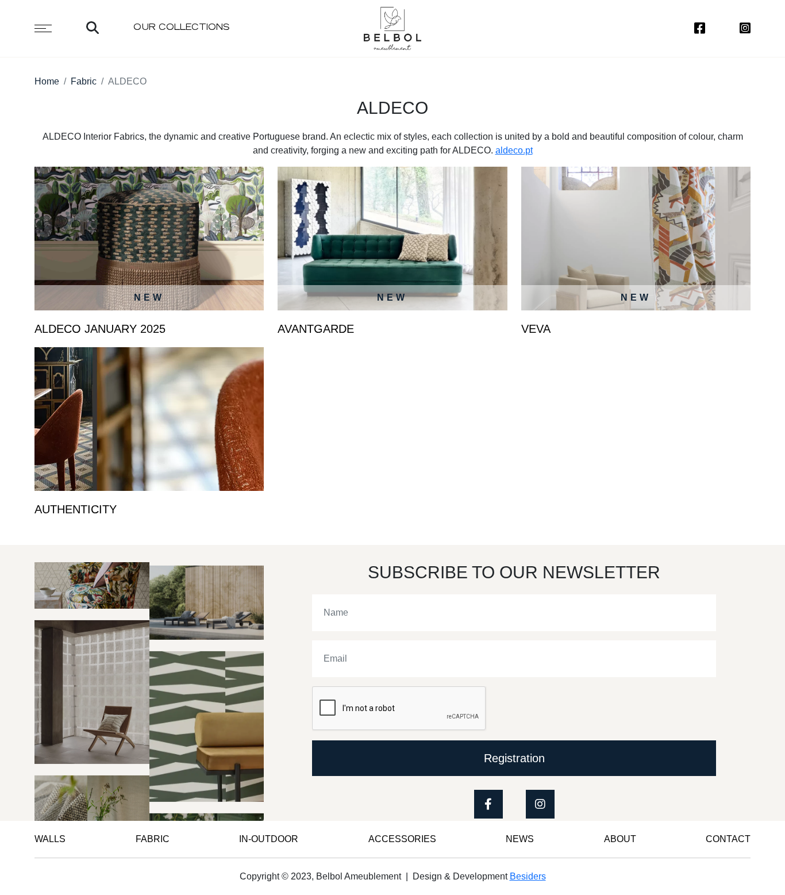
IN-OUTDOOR (268, 839)
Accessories (402, 839)
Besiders (528, 876)
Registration (514, 758)
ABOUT (620, 839)
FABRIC (153, 839)
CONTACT (728, 839)
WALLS (50, 839)
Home (46, 81)
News (520, 839)
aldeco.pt (514, 150)
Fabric (84, 81)
